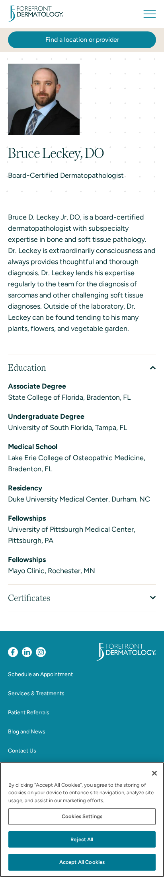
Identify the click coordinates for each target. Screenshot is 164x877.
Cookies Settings (82, 816)
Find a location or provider (82, 39)
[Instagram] (41, 652)
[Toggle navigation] (149, 14)
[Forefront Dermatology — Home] (35, 14)
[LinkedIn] (27, 652)
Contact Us (22, 750)
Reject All (81, 839)
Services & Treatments (36, 693)
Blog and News (26, 731)
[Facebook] (13, 652)
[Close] (154, 773)
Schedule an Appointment (40, 674)
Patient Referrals (28, 712)
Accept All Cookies (82, 862)
